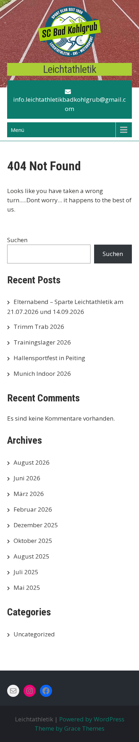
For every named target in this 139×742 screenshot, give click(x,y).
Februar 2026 (33, 509)
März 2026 (29, 494)
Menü (17, 129)
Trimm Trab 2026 (39, 326)
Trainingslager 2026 (42, 342)
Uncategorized (34, 634)
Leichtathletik (69, 69)
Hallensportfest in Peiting (49, 358)
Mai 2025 (27, 587)
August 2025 (32, 556)
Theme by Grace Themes (69, 728)
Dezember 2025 (36, 525)
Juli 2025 (26, 572)
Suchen (17, 240)
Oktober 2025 (33, 541)
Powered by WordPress (91, 719)
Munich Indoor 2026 (42, 373)
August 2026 (32, 462)
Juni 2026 (27, 478)
